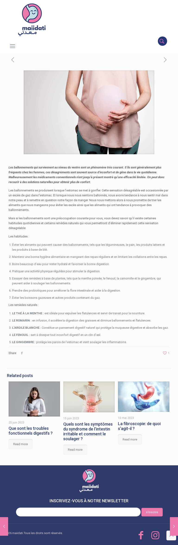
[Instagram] (155, 535)
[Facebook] (140, 535)
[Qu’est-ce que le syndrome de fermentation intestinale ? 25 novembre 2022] (4, 526)
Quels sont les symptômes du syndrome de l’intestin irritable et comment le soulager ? (88, 431)
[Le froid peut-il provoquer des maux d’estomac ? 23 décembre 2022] (174, 526)
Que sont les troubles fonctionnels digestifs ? (31, 431)
